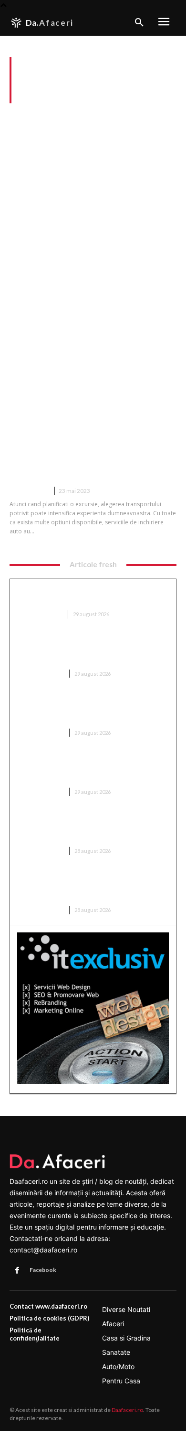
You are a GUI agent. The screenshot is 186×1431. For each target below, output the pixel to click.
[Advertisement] (93, 201)
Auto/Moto (29, 490)
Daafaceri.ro (127, 1409)
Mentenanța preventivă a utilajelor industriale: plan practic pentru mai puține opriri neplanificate (90, 709)
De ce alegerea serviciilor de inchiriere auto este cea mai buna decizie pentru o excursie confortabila (91, 454)
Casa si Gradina (39, 614)
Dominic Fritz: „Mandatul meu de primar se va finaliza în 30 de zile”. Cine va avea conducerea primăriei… (92, 886)
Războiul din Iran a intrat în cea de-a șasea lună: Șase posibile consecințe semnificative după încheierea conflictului (93, 827)
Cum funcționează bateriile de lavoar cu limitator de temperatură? (86, 595)
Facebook (43, 1269)
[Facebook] (17, 1270)
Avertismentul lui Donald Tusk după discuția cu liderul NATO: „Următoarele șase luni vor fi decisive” (85, 650)
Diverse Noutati (40, 673)
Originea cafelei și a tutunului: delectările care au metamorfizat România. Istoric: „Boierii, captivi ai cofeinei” (88, 768)
